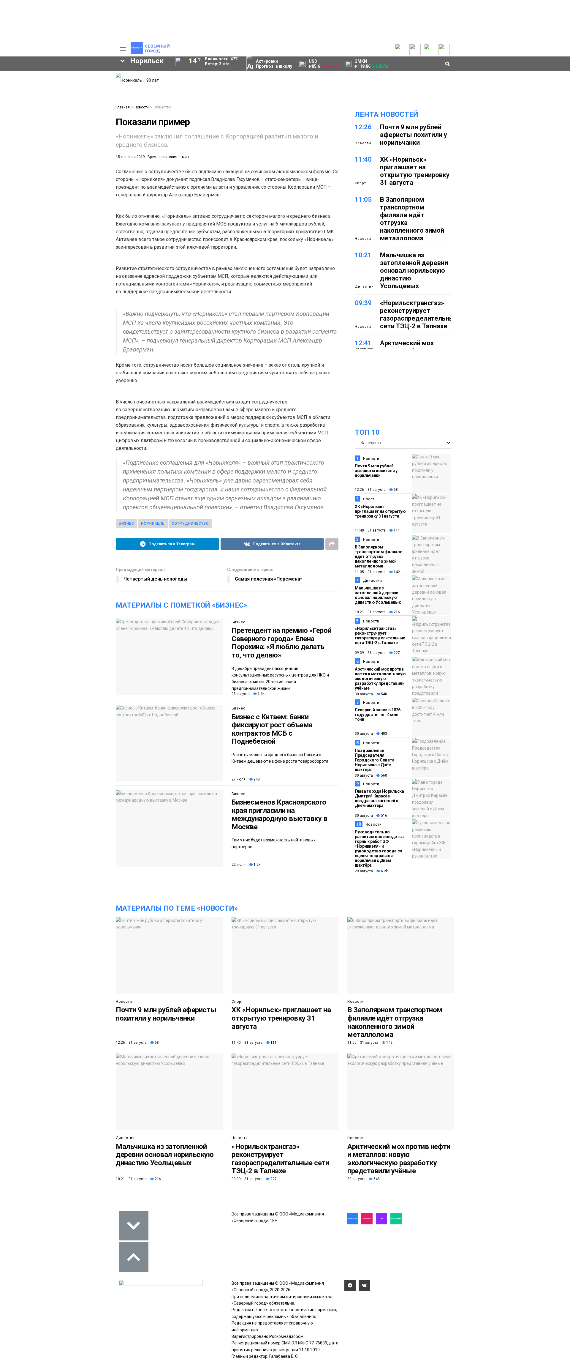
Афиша (17, 166)
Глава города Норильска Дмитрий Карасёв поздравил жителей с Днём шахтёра (379, 798)
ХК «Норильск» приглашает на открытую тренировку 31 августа (414, 171)
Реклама (77, 86)
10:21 (363, 255)
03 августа (241, 694)
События (31, 91)
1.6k (261, 694)
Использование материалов (84, 107)
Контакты (78, 92)
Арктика (51, 156)
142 (396, 572)
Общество (162, 107)
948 (256, 779)
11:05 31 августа (370, 572)
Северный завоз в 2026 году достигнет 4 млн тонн (377, 714)
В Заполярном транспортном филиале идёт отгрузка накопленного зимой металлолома (378, 556)
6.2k (384, 871)
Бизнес (239, 622)
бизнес (126, 523)
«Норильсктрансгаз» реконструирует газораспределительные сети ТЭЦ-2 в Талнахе (419, 314)
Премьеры (32, 79)
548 (383, 694)
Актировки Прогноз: (274, 64)
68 (395, 490)
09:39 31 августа (370, 653)
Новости (141, 107)
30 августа (364, 694)
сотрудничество (190, 523)
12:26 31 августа (370, 490)
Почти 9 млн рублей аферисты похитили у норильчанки (413, 134)
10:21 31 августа (370, 612)
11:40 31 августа (370, 530)
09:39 (363, 303)
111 (396, 530)
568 (383, 775)
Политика (78, 98)
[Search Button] (106, 194)
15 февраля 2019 (130, 157)
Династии (364, 286)
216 (396, 612)
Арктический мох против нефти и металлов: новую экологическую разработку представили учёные (380, 678)
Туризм (52, 166)
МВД (84, 156)
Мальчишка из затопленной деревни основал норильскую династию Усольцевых (414, 270)
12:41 (363, 343)
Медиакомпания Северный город (48, 146)
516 (383, 815)
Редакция (78, 80)
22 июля (239, 865)
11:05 (363, 199)
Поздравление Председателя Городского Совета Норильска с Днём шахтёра (374, 760)
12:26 (363, 127)
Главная (123, 107)
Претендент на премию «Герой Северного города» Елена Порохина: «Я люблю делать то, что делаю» (281, 642)
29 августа (364, 871)
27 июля (239, 779)
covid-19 (54, 135)
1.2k (256, 865)
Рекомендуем (36, 85)
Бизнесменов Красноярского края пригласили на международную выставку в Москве (279, 814)
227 (396, 653)
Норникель (153, 523)
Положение (34, 97)
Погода (76, 116)
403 (383, 733)
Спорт (360, 183)
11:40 (363, 159)
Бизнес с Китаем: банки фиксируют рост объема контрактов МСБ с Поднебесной (272, 729)
